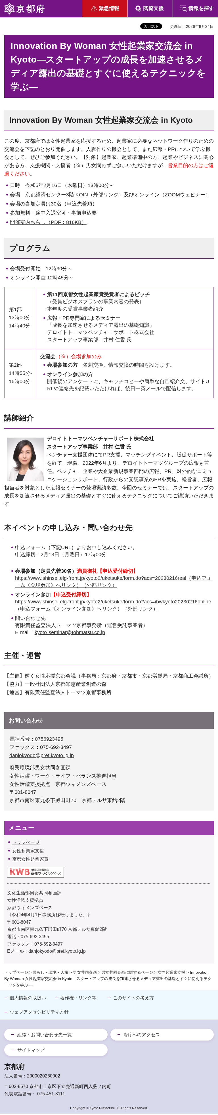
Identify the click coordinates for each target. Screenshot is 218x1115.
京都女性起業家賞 (30, 859)
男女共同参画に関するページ (127, 972)
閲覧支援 (153, 8)
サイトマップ (31, 1050)
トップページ (16, 972)
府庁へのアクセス (141, 1034)
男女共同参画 (85, 972)
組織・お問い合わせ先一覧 (44, 1034)
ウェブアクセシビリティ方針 (39, 1012)
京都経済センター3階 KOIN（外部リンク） (74, 195)
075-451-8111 (51, 1093)
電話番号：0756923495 (36, 739)
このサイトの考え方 (133, 997)
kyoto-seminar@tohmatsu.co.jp (70, 632)
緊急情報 (109, 8)
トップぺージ (25, 842)
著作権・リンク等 (78, 997)
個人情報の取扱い (28, 997)
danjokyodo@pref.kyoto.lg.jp (41, 755)
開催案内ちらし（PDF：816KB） (48, 222)
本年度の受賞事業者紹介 (75, 309)
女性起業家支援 (28, 850)
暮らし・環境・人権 (50, 972)
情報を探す (201, 8)
